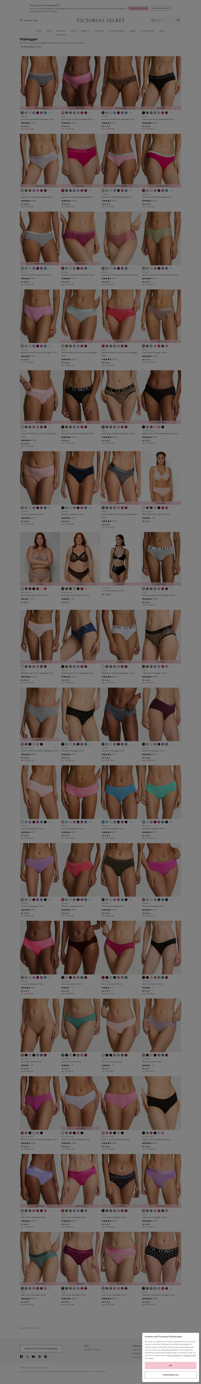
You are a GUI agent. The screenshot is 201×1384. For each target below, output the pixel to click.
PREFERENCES (171, 1375)
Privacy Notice (174, 1355)
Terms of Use (190, 1355)
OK (170, 1365)
